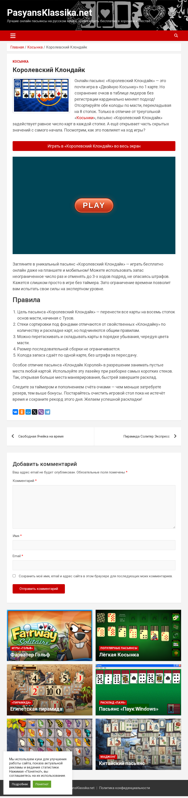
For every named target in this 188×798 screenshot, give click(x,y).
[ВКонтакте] (15, 412)
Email (18, 556)
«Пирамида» (21, 702)
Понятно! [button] (42, 784)
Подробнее (20, 784)
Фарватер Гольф (30, 655)
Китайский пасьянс (122, 763)
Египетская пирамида (36, 709)
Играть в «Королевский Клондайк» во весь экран (94, 146)
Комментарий (25, 481)
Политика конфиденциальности (124, 788)
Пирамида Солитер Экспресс (146, 436)
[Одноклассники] (22, 412)
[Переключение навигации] (13, 35)
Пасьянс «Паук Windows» (128, 709)
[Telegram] (47, 412)
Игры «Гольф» (22, 648)
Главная (17, 47)
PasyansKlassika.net (49, 12)
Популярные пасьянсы (118, 648)
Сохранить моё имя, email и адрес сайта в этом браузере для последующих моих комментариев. (96, 576)
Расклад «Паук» (112, 702)
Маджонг (108, 756)
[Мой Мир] (28, 412)
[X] (34, 412)
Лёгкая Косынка (119, 655)
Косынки (85, 117)
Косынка (35, 47)
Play (94, 205)
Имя (17, 536)
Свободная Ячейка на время (41, 436)
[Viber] (41, 412)
